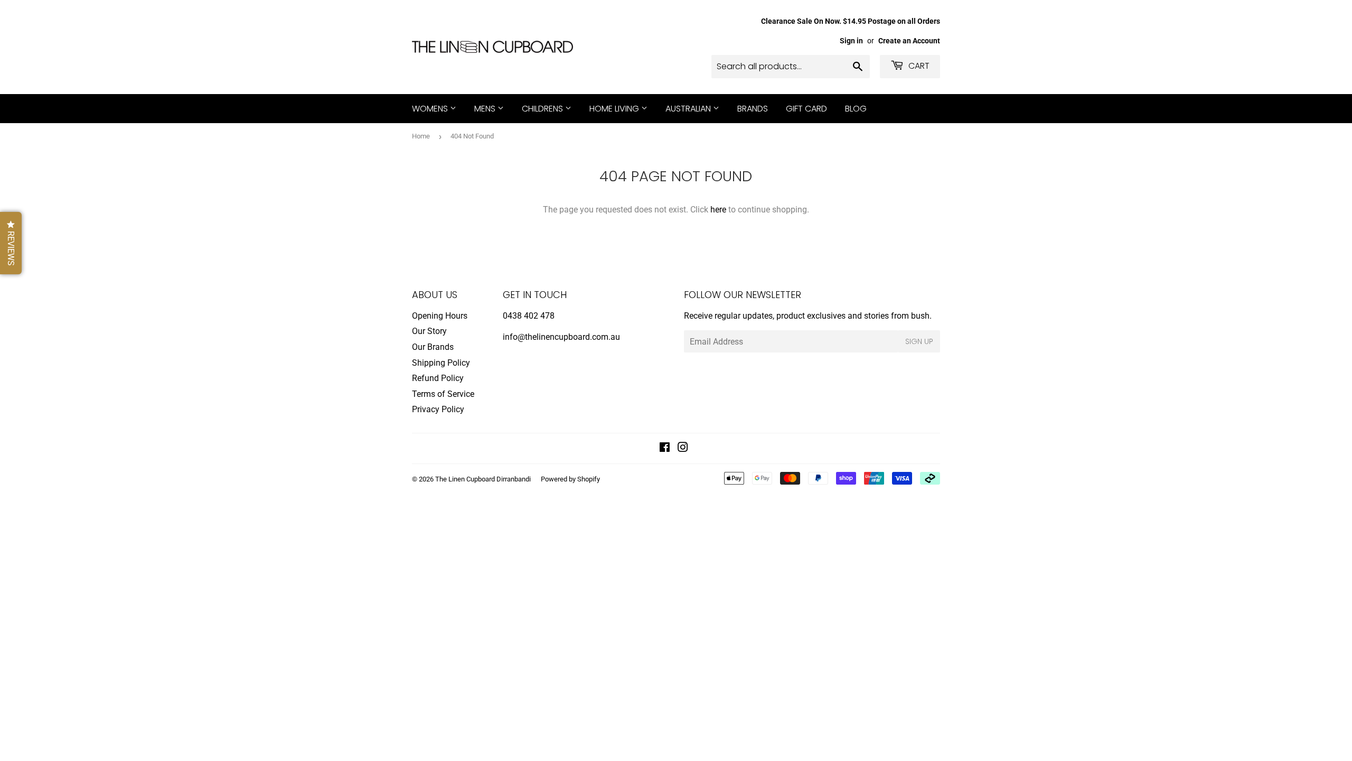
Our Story (429, 331)
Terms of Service (443, 394)
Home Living (615, 109)
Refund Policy (438, 378)
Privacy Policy (438, 409)
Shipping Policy (441, 363)
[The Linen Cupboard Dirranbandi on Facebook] (664, 448)
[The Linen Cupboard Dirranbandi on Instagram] (683, 448)
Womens (431, 109)
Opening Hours (439, 316)
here (718, 210)
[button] (11, 243)
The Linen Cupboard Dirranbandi (483, 479)
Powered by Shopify (570, 479)
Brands (752, 109)
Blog (856, 109)
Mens (485, 109)
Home (421, 136)
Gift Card (806, 109)
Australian (689, 109)
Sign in (851, 40)
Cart (917, 66)
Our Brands (433, 347)
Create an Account (909, 40)
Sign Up (919, 341)
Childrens (543, 109)
